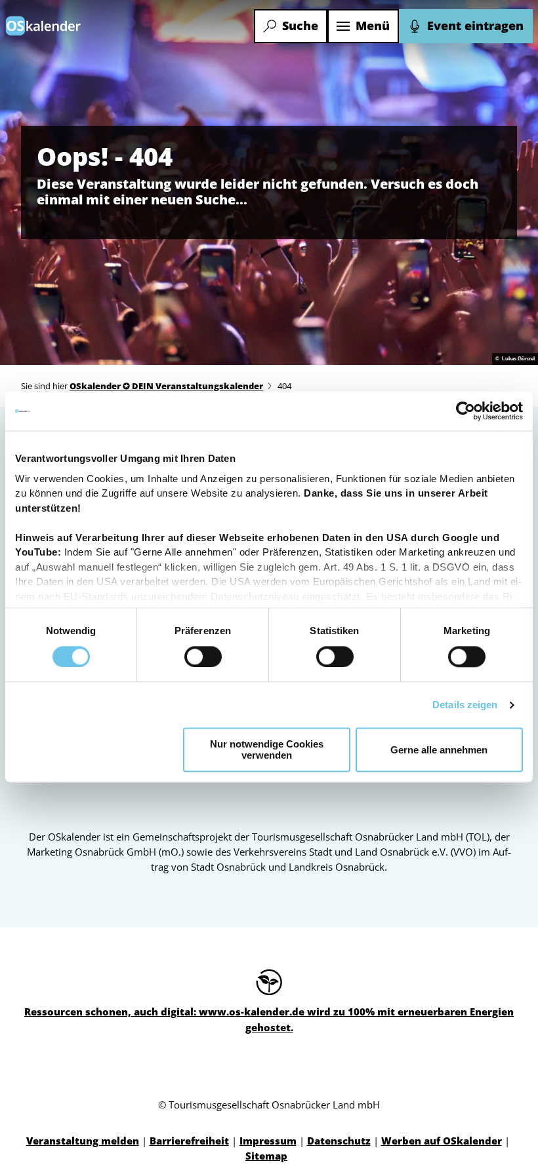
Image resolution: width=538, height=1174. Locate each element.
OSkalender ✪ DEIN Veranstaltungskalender (166, 386)
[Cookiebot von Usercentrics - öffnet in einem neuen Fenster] (465, 411)
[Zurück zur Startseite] (43, 26)
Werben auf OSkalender (441, 1141)
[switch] (203, 656)
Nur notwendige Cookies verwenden (266, 750)
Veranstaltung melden (82, 1141)
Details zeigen (464, 704)
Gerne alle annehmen (438, 749)
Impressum (268, 1141)
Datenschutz (339, 1141)
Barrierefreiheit (189, 1141)
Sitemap (266, 1156)
